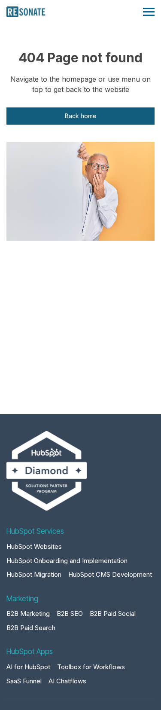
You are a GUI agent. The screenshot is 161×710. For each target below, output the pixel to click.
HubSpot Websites (34, 546)
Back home (81, 115)
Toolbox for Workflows (91, 667)
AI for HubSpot (28, 667)
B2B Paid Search (30, 628)
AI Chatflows (67, 681)
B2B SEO (70, 613)
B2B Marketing (28, 613)
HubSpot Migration (33, 574)
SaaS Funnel (24, 681)
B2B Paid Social (113, 613)
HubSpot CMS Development (110, 574)
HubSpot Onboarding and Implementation (67, 561)
